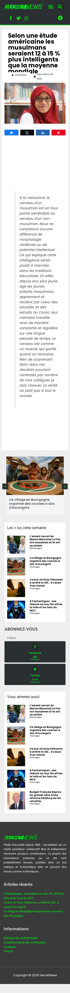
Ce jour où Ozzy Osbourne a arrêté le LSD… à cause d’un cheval (31, 905)
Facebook (10, 947)
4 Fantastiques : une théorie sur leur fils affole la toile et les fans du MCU (34, 896)
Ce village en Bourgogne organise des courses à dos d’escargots (32, 503)
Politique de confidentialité (21, 938)
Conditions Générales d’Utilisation (25, 942)
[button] (51, 7)
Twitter (8, 951)
